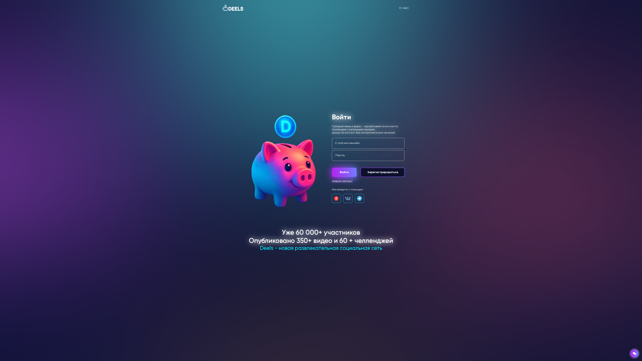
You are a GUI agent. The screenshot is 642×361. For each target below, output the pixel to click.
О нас (404, 8)
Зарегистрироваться (382, 172)
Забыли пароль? (342, 181)
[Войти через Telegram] (359, 198)
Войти (344, 172)
